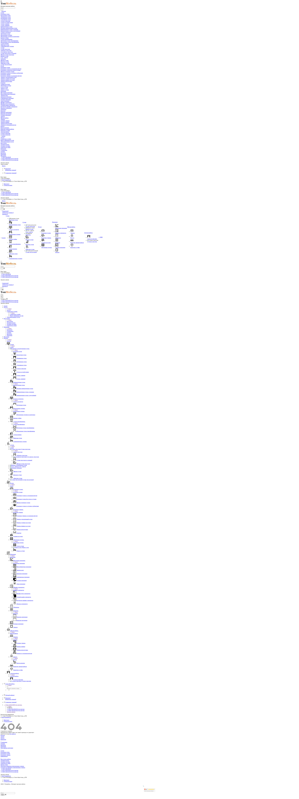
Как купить (10, 321)
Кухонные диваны (18, 512)
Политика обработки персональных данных (12, 766)
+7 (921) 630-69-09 (6, 157)
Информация (4, 756)
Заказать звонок (11, 712)
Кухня (11, 486)
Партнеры (3, 746)
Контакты (3, 745)
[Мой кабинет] (1, 281)
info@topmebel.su (6, 179)
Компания (9, 329)
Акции (2, 736)
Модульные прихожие (19, 563)
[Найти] (2, 10)
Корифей (154, 786)
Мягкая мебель (14, 633)
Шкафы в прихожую (18, 590)
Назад (10, 308)
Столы (11, 347)
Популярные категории (7, 748)
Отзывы (3, 743)
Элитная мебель (14, 676)
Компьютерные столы (19, 385)
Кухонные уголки (18, 492)
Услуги (9, 310)
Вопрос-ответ (4, 764)
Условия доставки (5, 762)
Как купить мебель (6, 759)
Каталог (9, 341)
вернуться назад (5, 734)
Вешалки (15, 613)
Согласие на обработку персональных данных (13, 767)
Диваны (15, 639)
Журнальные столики (19, 411)
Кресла (15, 659)
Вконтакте (6, 184)
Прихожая (12, 557)
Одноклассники (8, 185)
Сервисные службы (15, 314)
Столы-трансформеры (19, 424)
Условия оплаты (5, 760)
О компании (4, 742)
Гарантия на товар (5, 763)
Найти (2, 794)
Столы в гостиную (18, 401)
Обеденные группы (18, 542)
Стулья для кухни (17, 452)
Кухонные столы (17, 351)
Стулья (12, 447)
